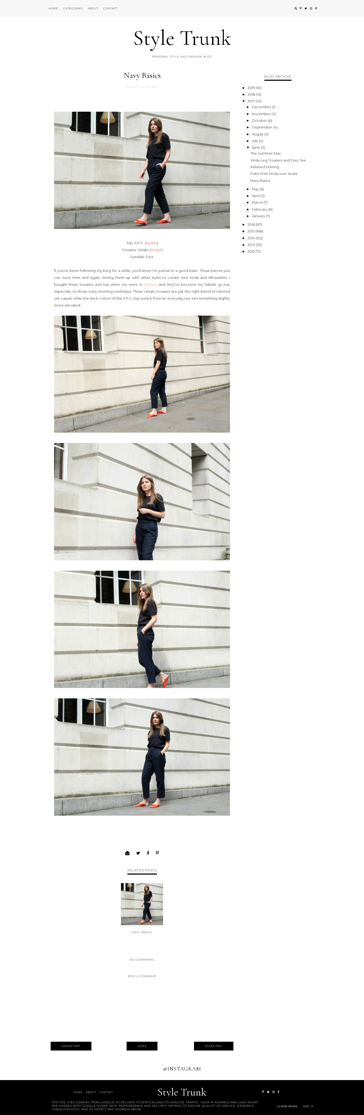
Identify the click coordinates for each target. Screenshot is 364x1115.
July (255, 141)
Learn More (287, 1106)
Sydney (150, 284)
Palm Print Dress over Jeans (273, 173)
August (258, 134)
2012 (252, 251)
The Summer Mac (265, 153)
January (259, 216)
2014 (252, 238)
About (93, 8)
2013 (252, 245)
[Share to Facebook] (148, 853)
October (260, 120)
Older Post (214, 1046)
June (256, 147)
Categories (73, 8)
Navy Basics (142, 932)
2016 (252, 224)
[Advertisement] (278, 335)
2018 (252, 94)
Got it (308, 1106)
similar (151, 243)
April (256, 196)
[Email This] (127, 853)
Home (53, 8)
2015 (252, 231)
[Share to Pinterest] (157, 853)
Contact (110, 8)
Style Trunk (182, 38)
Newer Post (71, 1046)
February (260, 209)
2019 (252, 88)
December (262, 107)
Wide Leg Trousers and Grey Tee (278, 160)
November (262, 114)
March (258, 202)
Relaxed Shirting (264, 167)
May (256, 189)
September (262, 127)
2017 (252, 101)
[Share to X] (138, 853)
